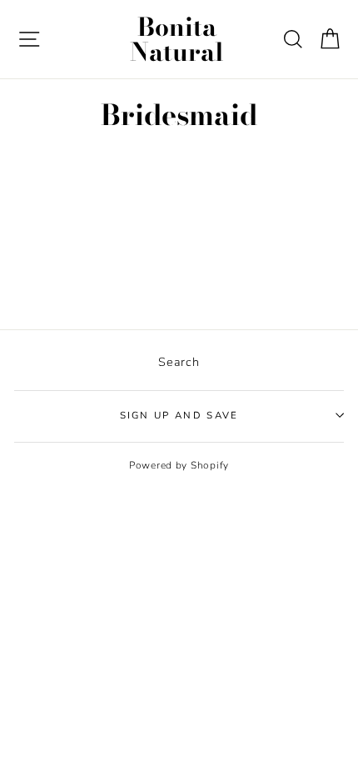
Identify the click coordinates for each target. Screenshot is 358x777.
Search (178, 361)
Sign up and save (179, 415)
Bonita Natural (177, 39)
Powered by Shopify (179, 465)
